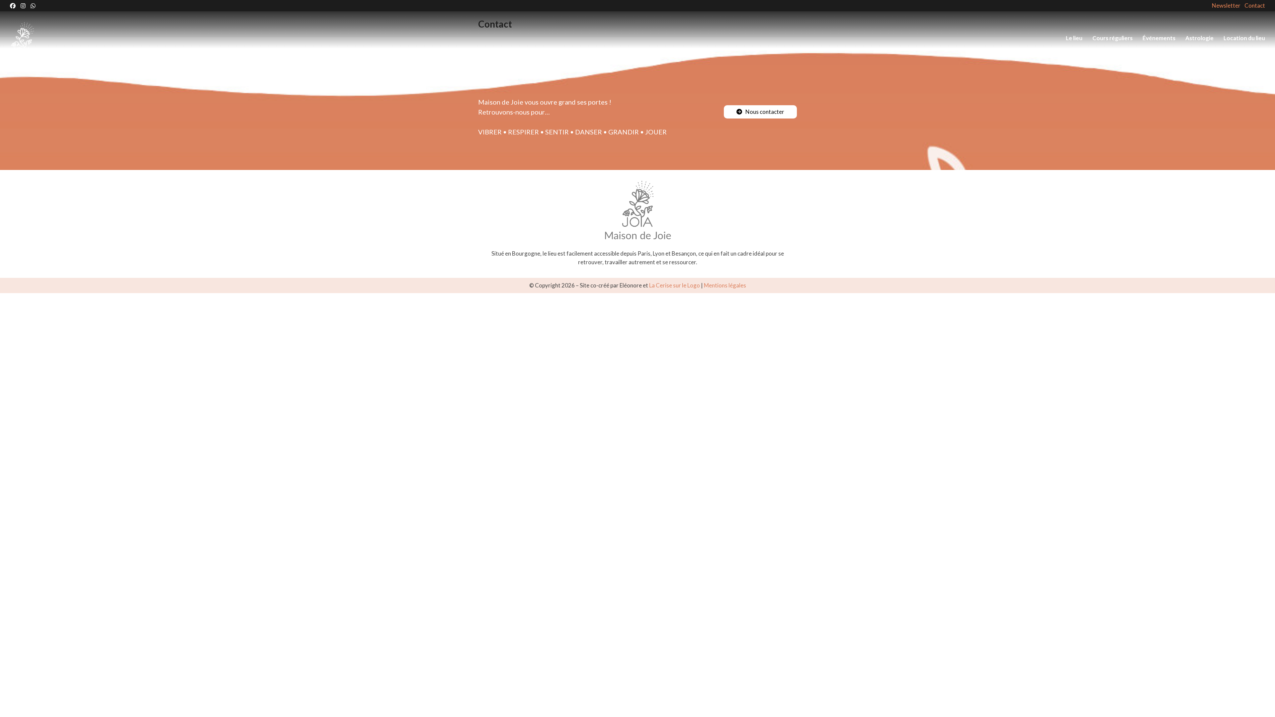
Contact (1254, 5)
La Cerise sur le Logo (674, 285)
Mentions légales (725, 285)
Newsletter (1226, 5)
